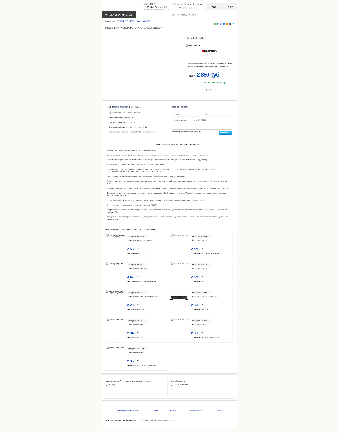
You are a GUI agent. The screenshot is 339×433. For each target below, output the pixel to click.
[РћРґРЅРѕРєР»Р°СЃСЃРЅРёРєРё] (227, 24)
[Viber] (221, 24)
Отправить (225, 133)
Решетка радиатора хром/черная (204, 296)
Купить (209, 90)
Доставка (177, 4)
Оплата (187, 4)
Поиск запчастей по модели (127, 410)
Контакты (197, 4)
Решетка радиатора (199, 240)
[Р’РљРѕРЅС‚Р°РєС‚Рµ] (224, 24)
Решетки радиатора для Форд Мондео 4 (134, 21)
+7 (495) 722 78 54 (155, 6)
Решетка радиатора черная (138, 268)
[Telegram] (218, 24)
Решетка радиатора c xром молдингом (142, 296)
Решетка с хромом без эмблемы (140, 240)
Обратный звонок (186, 8)
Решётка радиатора (199, 268)
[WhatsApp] (215, 24)
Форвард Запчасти (133, 420)
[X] (230, 24)
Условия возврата (195, 410)
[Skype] (233, 24)
